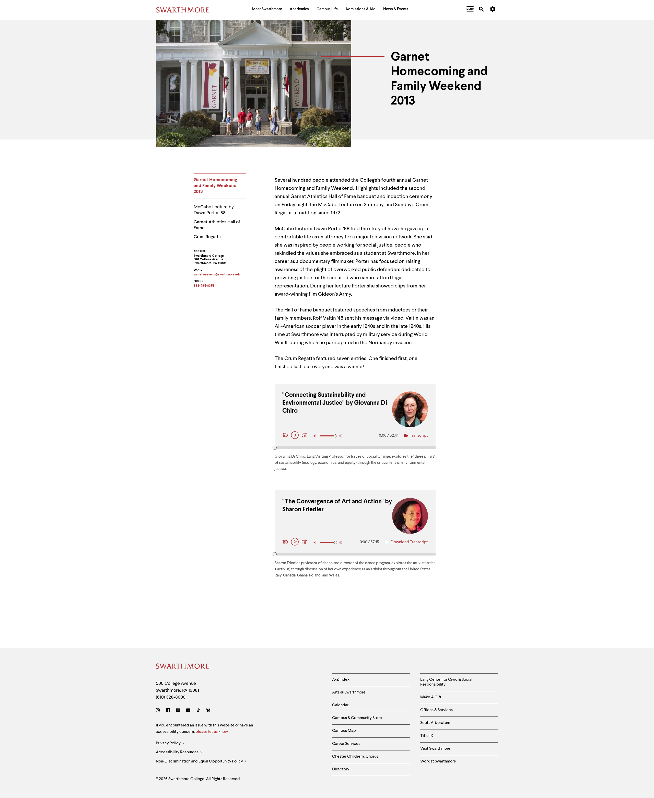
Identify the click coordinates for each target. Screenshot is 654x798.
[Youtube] (188, 711)
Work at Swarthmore (438, 761)
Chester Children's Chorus (355, 757)
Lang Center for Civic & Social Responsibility (446, 682)
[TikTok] (198, 711)
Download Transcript (409, 542)
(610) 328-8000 (170, 697)
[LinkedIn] (178, 711)
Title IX (426, 736)
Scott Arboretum (435, 723)
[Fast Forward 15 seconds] (304, 436)
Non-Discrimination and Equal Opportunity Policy (200, 761)
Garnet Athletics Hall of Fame (217, 225)
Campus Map (344, 731)
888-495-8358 (204, 285)
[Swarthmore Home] (182, 667)
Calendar (340, 705)
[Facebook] (168, 711)
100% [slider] (335, 435)
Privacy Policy (168, 743)
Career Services (346, 744)
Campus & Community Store (357, 718)
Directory (340, 769)
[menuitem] (267, 10)
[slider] (275, 448)
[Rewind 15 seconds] (285, 436)
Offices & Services (436, 710)
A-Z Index (340, 680)
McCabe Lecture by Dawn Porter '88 (214, 210)
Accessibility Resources (177, 752)
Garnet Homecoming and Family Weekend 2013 (215, 186)
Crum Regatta (207, 237)
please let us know (211, 732)
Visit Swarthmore (435, 749)
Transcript (419, 436)
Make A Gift (430, 697)
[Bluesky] (208, 711)
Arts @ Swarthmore (349, 692)
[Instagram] (159, 711)
